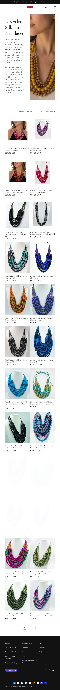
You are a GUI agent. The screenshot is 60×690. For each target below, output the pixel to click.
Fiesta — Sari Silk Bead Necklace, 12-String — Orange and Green (17, 191)
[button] (4, 7)
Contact (42, 647)
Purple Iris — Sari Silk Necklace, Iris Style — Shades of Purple (17, 491)
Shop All (25, 647)
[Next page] (35, 628)
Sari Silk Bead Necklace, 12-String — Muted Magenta (42, 149)
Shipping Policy (11, 663)
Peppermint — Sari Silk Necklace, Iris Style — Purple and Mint (16, 533)
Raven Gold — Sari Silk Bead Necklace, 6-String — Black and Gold (15, 234)
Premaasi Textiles (15, 686)
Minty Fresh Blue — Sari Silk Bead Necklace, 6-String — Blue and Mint (42, 403)
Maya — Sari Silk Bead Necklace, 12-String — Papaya (17, 319)
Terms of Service (11, 652)
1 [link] (24, 628)
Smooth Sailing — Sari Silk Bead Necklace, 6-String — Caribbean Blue (16, 404)
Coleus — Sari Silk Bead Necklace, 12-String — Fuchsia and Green (16, 573)
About (24, 652)
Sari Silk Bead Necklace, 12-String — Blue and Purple (42, 533)
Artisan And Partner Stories (29, 662)
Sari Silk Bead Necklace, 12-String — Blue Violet (42, 277)
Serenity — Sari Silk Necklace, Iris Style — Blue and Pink (41, 447)
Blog (23, 656)
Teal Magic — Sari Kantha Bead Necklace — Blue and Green (40, 491)
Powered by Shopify (27, 686)
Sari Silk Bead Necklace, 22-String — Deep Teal (42, 361)
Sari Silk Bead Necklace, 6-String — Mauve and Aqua (42, 319)
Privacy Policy (10, 647)
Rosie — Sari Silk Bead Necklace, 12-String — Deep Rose (17, 149)
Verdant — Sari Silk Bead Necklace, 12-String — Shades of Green (42, 573)
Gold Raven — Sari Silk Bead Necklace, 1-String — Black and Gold (42, 233)
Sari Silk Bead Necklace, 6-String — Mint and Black (17, 277)
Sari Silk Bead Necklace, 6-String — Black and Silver (17, 361)
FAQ (40, 652)
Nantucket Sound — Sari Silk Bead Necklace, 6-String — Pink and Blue (42, 615)
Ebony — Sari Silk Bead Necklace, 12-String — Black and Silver (16, 447)
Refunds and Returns (10, 657)
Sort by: (21, 111)
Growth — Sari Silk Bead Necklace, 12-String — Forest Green (17, 615)
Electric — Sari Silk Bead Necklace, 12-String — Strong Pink (42, 191)
